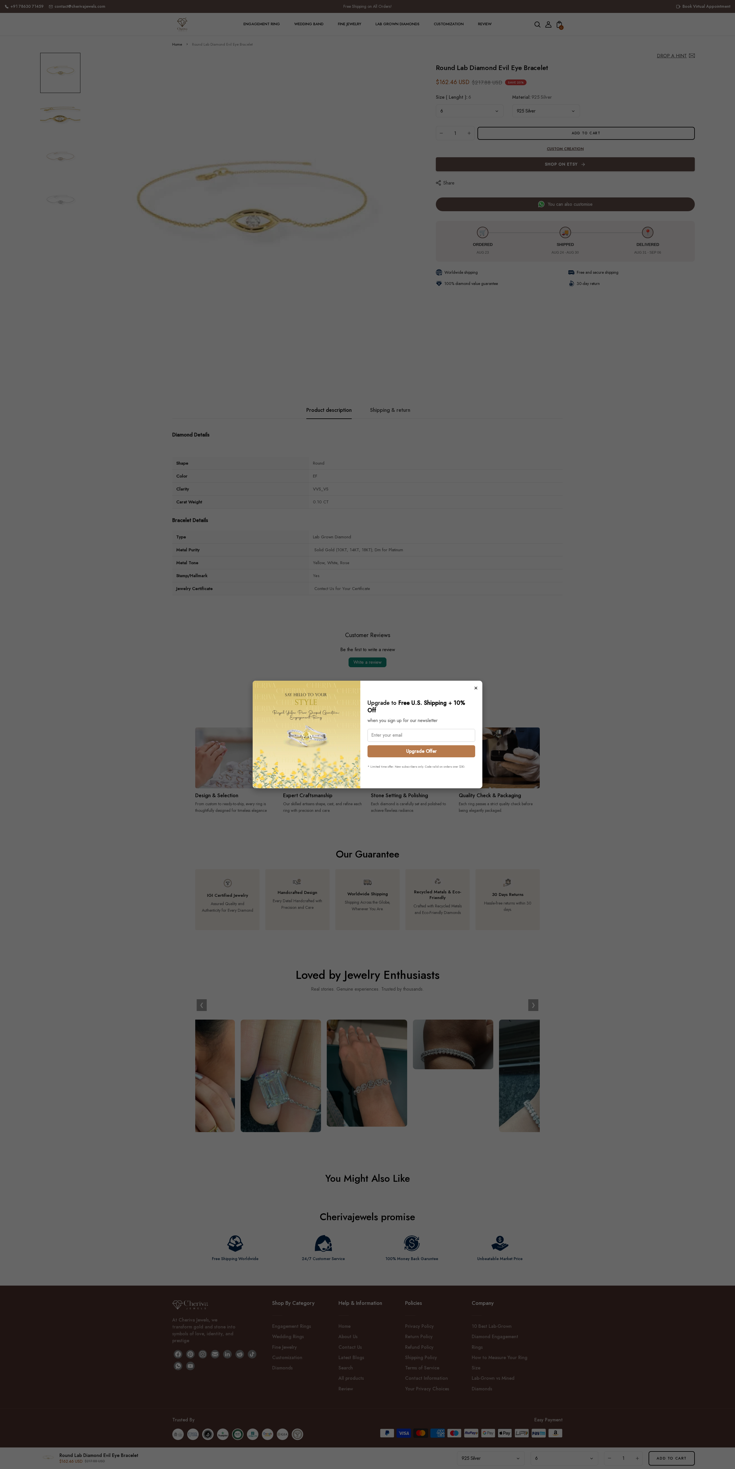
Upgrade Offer (421, 751)
